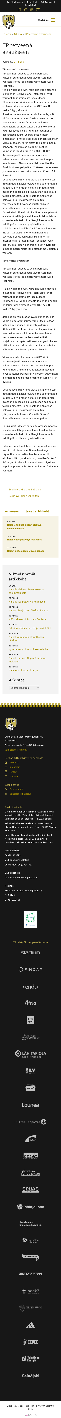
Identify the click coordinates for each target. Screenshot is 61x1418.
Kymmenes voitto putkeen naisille (28, 649)
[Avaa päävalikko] (47, 19)
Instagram (15, 767)
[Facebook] (20, 10)
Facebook (15, 762)
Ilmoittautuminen (15, 2)
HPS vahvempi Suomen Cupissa (27, 619)
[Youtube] (38, 10)
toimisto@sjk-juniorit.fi (16, 750)
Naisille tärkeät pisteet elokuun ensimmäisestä (27, 591)
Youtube (14, 776)
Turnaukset (32, 2)
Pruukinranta (16, 789)
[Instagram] (26, 10)
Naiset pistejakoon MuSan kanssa (26, 551)
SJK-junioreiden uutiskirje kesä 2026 (30, 628)
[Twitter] (32, 10)
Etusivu (7, 34)
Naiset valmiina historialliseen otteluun (26, 639)
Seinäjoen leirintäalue (20, 794)
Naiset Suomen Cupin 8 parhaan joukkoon (27, 660)
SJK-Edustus (46, 2)
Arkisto (18, 34)
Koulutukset (30, 5)
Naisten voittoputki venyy (23, 670)
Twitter (13, 771)
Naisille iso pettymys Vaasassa (24, 539)
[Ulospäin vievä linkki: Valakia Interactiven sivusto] (30, 1414)
